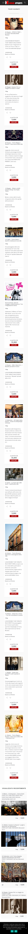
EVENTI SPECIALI (16, 797)
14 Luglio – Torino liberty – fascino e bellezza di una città (13, 240)
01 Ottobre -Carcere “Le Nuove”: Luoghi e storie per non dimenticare (13, 825)
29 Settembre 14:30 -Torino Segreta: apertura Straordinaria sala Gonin (12, 856)
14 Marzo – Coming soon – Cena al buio (13, 794)
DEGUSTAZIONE (6, 799)
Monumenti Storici (6, 897)
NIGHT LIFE (13, 799)
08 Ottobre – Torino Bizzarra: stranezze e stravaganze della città (13, 554)
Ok (12, 931)
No (16, 931)
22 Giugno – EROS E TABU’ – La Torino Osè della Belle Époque (13, 33)
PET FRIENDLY (22, 895)
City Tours (15, 859)
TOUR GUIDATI (15, 828)
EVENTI (4, 795)
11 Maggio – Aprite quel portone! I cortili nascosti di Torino (12, 674)
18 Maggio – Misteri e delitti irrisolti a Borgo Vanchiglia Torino (12, 189)
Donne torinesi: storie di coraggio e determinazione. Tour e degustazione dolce (14, 304)
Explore (14, 67)
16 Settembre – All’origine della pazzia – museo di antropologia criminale (13, 421)
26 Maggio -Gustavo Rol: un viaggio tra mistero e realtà (12, 87)
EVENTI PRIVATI (15, 795)
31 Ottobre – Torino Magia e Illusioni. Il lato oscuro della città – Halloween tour (14, 736)
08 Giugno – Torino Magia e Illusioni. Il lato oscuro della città (14, 143)
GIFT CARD (8, 795)
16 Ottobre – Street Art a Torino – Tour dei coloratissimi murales (14, 614)
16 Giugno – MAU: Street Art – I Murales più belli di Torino (13, 365)
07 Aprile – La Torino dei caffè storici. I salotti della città (13, 483)
